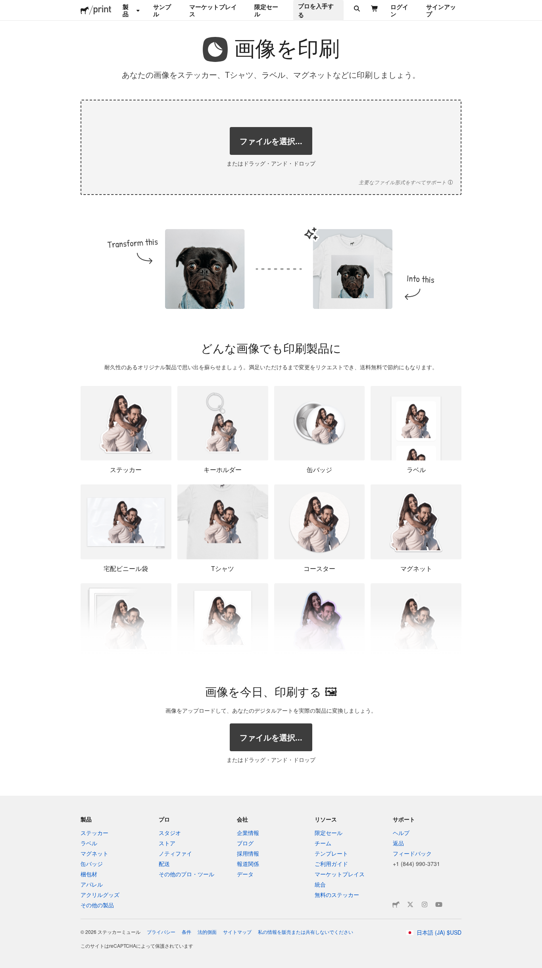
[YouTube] (439, 904)
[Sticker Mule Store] (396, 904)
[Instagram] (424, 904)
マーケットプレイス (213, 10)
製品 (126, 10)
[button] (406, 182)
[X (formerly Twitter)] (410, 904)
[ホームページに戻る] (85, 10)
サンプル (162, 10)
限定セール (266, 10)
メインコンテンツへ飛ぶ (6, 6)
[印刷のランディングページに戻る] (102, 10)
